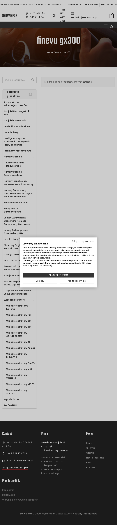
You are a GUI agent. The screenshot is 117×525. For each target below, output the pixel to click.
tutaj (49, 265)
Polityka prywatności (83, 241)
